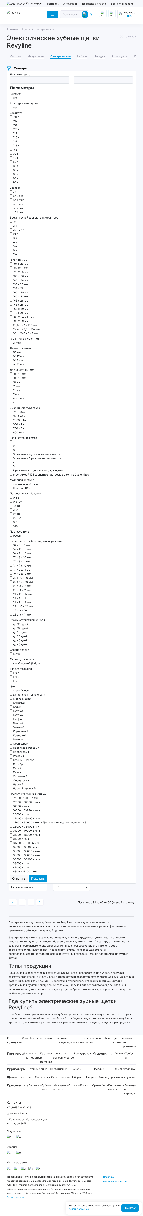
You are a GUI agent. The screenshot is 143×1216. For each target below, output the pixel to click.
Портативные (58, 1068)
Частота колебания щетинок (28, 793)
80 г (15, 170)
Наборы (76, 1068)
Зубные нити (46, 1087)
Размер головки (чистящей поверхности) (36, 541)
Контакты (53, 3)
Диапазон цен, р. (20, 74)
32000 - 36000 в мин (26, 847)
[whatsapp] (10, 1138)
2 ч (14, 225)
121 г (15, 133)
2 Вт (15, 509)
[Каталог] (52, 14)
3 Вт (15, 522)
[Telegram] (19, 1138)
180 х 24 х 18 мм (23, 316)
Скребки (74, 1085)
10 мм (16, 382)
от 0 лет (17, 195)
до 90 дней (19, 644)
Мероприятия (104, 1053)
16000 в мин (20, 806)
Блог (108, 1038)
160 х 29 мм (20, 292)
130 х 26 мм (20, 276)
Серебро (18, 764)
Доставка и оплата (94, 3)
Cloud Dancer (21, 690)
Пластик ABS (21, 488)
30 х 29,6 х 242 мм (25, 333)
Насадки (98, 1068)
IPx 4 (15, 672)
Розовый (18, 755)
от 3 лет (17, 204)
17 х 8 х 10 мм (21, 557)
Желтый (17, 723)
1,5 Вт (16, 505)
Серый (16, 768)
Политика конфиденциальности (69, 1040)
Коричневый (20, 731)
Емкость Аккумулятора (25, 407)
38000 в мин (20, 863)
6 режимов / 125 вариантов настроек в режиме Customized (50, 474)
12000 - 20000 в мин (26, 802)
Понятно (130, 1208)
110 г (15, 116)
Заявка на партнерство (32, 1055)
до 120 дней (20, 624)
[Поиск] (85, 14)
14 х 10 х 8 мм (21, 549)
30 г (15, 153)
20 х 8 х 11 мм (21, 585)
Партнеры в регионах (46, 1057)
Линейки (119, 1053)
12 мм (16, 390)
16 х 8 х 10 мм (21, 553)
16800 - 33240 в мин (26, 810)
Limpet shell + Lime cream (28, 694)
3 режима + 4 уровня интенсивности (36, 454)
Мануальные (43, 1077)
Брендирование (84, 1053)
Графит (17, 719)
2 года (16, 342)
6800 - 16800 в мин (25, 871)
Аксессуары (107, 1077)
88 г (15, 178)
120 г (15, 129)
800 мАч (18, 432)
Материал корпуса (22, 479)
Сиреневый (19, 776)
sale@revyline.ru (17, 1113)
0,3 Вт (16, 497)
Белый (16, 706)
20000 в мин (20, 814)
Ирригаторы (16, 1069)
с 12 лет (17, 212)
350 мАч (18, 424)
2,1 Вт (16, 513)
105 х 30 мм (20, 263)
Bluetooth (15, 93)
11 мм (16, 386)
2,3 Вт (16, 518)
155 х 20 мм (20, 284)
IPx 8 (15, 681)
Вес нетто (16, 112)
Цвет (13, 686)
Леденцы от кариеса (130, 1089)
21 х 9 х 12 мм (21, 602)
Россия (17, 535)
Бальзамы (35, 1085)
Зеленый (18, 727)
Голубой (17, 715)
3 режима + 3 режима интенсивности (36, 458)
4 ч (14, 242)
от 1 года (18, 199)
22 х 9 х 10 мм (22, 610)
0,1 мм (16, 352)
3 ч (14, 238)
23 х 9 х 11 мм (21, 614)
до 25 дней (19, 632)
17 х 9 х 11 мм (21, 561)
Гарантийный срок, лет (24, 338)
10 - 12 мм (19, 373)
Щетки (12, 1077)
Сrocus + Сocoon (23, 759)
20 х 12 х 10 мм (22, 581)
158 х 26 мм (20, 288)
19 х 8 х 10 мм (21, 573)
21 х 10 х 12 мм (22, 594)
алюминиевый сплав (25, 484)
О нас (25, 1038)
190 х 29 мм (20, 321)
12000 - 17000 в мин (25, 798)
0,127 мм (18, 356)
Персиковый (20, 751)
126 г (15, 137)
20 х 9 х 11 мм (21, 590)
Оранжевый (20, 743)
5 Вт (15, 526)
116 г (15, 125)
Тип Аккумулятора (22, 659)
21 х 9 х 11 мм (21, 598)
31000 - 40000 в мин (26, 830)
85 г (15, 174)
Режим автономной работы (27, 619)
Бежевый (18, 702)
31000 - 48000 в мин (26, 834)
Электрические (61, 1077)
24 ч (15, 233)
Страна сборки (19, 649)
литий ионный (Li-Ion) (26, 663)
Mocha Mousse (22, 698)
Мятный (17, 739)
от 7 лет (17, 208)
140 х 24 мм (20, 280)
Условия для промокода (129, 1042)
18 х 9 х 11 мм (21, 569)
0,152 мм (18, 364)
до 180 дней (20, 628)
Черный (17, 784)
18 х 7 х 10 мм (21, 565)
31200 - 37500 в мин (25, 842)
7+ (14, 191)
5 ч (14, 246)
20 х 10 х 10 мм (22, 577)
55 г (15, 161)
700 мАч (18, 428)
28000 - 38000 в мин (26, 826)
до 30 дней (19, 636)
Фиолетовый (20, 780)
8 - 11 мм (18, 398)
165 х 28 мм (20, 304)
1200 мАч (18, 412)
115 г (15, 121)
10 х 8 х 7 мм (21, 545)
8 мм (16, 402)
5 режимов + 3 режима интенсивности (37, 470)
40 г (15, 157)
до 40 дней (19, 640)
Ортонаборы (100, 1085)
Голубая (17, 710)
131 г (15, 141)
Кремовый (19, 735)
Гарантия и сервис (122, 3)
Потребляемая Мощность (26, 493)
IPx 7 (15, 676)
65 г (15, 165)
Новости (99, 1038)
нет (14, 98)
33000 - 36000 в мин (26, 859)
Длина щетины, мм (22, 369)
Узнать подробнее (79, 1209)
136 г (15, 145)
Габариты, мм (19, 259)
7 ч (14, 254)
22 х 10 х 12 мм (22, 606)
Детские (26, 1077)
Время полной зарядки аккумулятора (34, 217)
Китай (16, 653)
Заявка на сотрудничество (63, 1055)
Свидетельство (15, 1197)
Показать (38, 878)
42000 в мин (20, 867)
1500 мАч (18, 416)
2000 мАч (19, 420)
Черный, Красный (24, 788)
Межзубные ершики (61, 1087)
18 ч (15, 221)
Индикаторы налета (116, 1087)
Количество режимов (23, 437)
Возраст (15, 187)
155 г (15, 149)
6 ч (14, 250)
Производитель (20, 531)
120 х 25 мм (20, 272)
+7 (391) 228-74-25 (19, 1107)
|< (12, 902)
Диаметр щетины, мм (24, 348)
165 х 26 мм (20, 300)
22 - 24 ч (18, 229)
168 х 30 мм (20, 308)
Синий (16, 772)
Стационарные (37, 1068)
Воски (84, 1085)
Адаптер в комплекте (24, 103)
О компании (70, 3)
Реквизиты (48, 1038)
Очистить (19, 878)
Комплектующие (125, 1068)
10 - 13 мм (19, 378)
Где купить (117, 1040)
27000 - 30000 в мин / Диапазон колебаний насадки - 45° (49, 822)
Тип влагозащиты (21, 668)
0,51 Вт (17, 501)
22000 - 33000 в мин (26, 818)
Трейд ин (129, 1055)
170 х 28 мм (20, 312)
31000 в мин (20, 838)
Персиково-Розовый (25, 747)
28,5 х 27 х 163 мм (24, 325)
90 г (15, 182)
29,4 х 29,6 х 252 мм (26, 329)
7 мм (15, 394)
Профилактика (18, 1085)
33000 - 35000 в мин (26, 851)
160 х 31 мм (20, 296)
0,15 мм (17, 360)
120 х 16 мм (20, 267)
